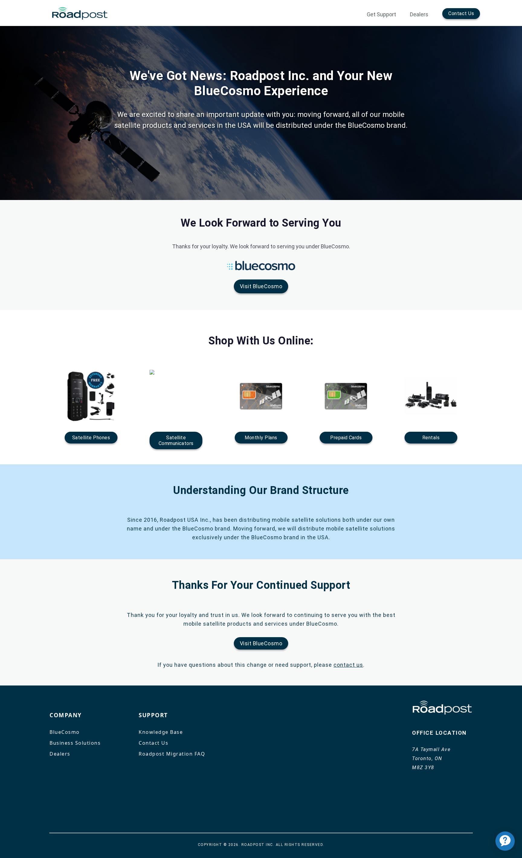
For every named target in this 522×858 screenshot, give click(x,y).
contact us (348, 665)
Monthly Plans (261, 437)
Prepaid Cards (346, 437)
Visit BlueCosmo (261, 286)
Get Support (381, 14)
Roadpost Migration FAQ (172, 753)
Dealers (419, 14)
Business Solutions (75, 742)
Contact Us (461, 13)
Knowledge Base (161, 732)
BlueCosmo (65, 732)
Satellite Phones (91, 437)
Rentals (431, 437)
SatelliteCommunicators (176, 440)
